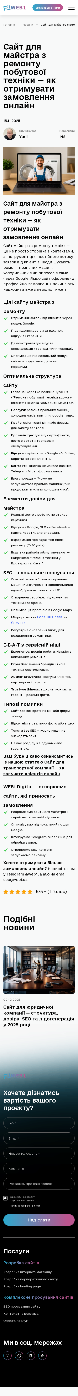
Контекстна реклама (20, 1313)
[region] (39, 26)
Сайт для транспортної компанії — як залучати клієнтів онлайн (33, 768)
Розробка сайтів (21, 1263)
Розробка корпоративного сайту (30, 1279)
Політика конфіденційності (25, 1205)
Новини (28, 24)
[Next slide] (70, 927)
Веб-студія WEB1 (16, 1377)
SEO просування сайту (21, 1306)
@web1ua (33, 874)
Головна (9, 24)
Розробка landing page (22, 1286)
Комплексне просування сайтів (38, 1297)
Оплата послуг (15, 1320)
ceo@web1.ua (15, 880)
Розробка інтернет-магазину (27, 1272)
